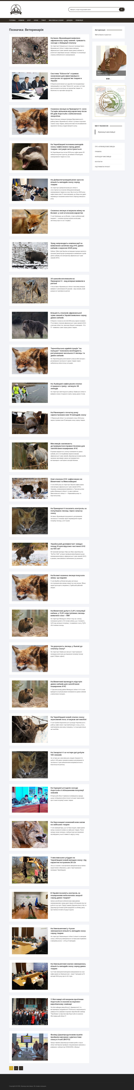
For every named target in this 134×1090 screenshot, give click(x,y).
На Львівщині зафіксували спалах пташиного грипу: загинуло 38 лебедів (66, 386)
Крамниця (79, 20)
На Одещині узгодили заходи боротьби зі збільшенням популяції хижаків (67, 790)
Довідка (70, 20)
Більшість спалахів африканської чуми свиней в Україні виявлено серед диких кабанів (68, 315)
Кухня (36, 20)
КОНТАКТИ (98, 162)
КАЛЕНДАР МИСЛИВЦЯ (103, 156)
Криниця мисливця (106, 132)
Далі (21, 1068)
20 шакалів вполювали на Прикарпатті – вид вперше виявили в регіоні (68, 281)
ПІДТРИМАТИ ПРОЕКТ (102, 167)
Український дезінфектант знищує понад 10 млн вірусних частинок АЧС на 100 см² (68, 546)
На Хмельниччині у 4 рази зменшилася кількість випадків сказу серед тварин (68, 930)
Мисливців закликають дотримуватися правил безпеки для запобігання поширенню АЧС (68, 446)
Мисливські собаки (56, 20)
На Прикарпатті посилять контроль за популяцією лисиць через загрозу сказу (69, 510)
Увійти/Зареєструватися (103, 35)
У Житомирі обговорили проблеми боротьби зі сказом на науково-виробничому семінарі (67, 1001)
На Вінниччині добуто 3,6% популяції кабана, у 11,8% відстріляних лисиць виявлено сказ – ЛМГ (68, 613)
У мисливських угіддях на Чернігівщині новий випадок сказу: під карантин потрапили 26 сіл (68, 860)
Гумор (43, 20)
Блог (29, 20)
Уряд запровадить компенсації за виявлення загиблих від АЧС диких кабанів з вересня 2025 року (67, 245)
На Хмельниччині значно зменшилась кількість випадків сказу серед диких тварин (68, 966)
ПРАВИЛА (98, 151)
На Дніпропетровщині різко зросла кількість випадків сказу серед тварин (67, 182)
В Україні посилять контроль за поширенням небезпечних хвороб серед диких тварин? (66, 895)
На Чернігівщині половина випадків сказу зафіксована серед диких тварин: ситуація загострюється (67, 146)
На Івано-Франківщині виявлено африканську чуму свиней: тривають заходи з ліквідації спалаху (68, 40)
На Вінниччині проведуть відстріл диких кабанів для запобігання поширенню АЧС (66, 684)
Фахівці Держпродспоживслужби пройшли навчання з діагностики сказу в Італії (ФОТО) (66, 1037)
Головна (12, 20)
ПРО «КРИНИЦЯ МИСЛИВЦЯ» (105, 146)
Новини (21, 20)
